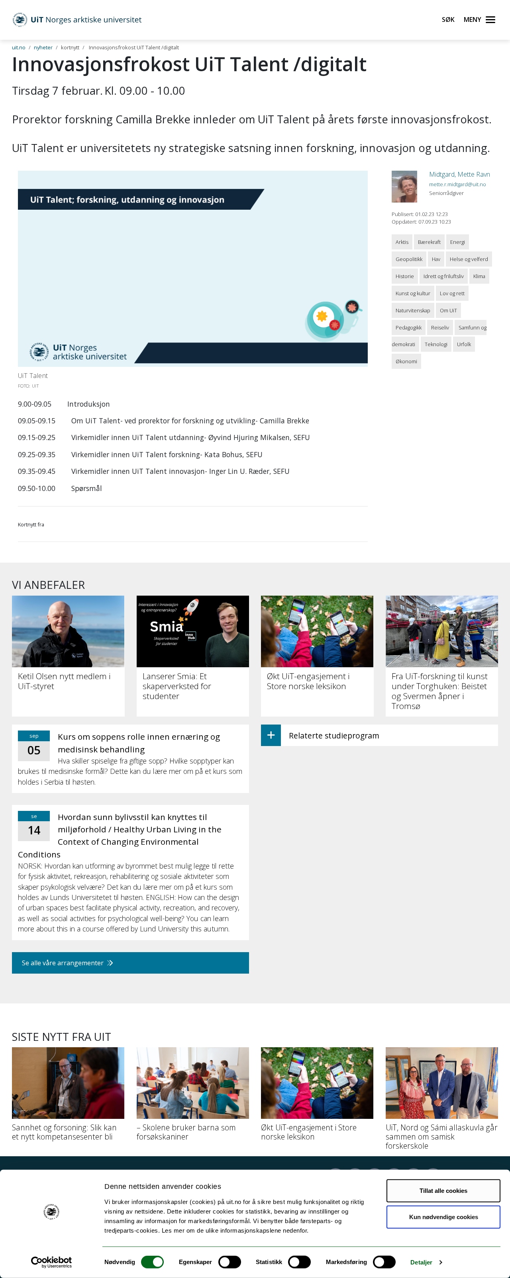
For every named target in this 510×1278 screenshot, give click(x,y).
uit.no (19, 47)
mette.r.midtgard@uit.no (457, 184)
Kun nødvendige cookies (443, 1216)
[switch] (229, 1262)
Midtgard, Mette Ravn (459, 174)
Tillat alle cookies (443, 1190)
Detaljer (421, 1262)
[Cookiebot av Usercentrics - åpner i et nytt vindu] (51, 1262)
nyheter (43, 47)
